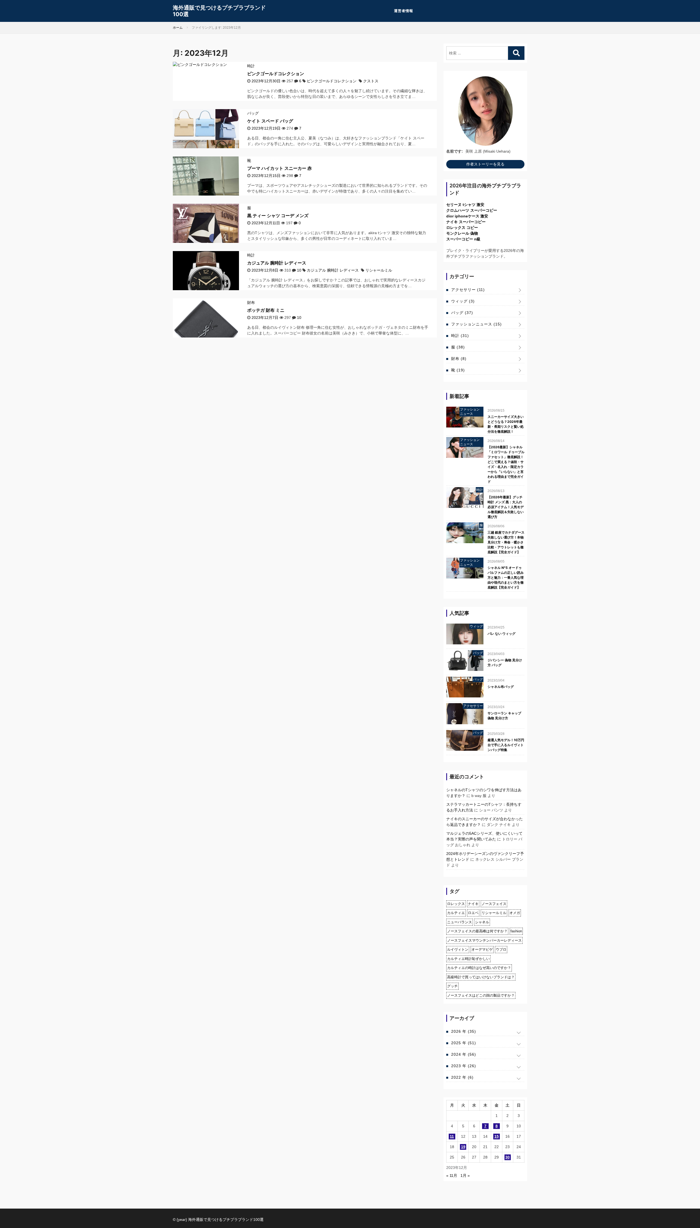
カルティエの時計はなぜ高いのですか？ (479, 968)
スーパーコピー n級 (463, 239)
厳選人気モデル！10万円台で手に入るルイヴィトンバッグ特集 (506, 745)
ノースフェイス (494, 904)
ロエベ (473, 913)
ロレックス (456, 904)
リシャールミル (378, 270)
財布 (251, 302)
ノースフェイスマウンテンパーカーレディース (484, 940)
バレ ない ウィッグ (501, 634)
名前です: (454, 151)
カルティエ (456, 913)
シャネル (482, 922)
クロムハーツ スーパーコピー (471, 210)
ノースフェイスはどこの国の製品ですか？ (481, 995)
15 (496, 1136)
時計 (251, 66)
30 (507, 1157)
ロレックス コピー (462, 227)
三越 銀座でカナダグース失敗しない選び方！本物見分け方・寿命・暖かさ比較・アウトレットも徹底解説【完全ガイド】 (506, 542)
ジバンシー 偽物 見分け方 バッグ (505, 662)
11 (452, 1136)
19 (463, 1147)
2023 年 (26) (463, 1066)
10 (299, 270)
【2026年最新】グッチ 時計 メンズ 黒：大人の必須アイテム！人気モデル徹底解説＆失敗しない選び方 (506, 507)
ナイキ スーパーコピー (466, 222)
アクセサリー (468, 289)
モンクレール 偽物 (462, 233)
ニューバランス (459, 922)
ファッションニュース (476, 324)
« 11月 (451, 1175)
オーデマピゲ (482, 949)
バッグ (253, 113)
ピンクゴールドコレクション (275, 73)
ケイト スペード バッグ (270, 121)
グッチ (452, 986)
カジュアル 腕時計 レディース (276, 263)
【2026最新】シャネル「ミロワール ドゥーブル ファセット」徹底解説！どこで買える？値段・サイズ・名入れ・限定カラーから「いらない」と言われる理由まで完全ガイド (506, 464)
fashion (516, 931)
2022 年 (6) (462, 1077)
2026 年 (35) (463, 1031)
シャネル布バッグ (501, 687)
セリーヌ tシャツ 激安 (465, 204)
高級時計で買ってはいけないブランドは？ (481, 977)
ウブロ (501, 949)
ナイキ (473, 904)
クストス (370, 81)
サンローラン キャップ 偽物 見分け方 (504, 715)
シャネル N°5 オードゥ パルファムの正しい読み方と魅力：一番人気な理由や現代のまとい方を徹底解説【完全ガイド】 (506, 577)
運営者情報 (403, 11)
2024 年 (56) (463, 1054)
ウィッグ (463, 301)
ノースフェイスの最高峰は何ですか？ (477, 931)
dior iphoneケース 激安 (467, 216)
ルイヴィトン (457, 949)
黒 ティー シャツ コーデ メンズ (277, 215)
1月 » (465, 1175)
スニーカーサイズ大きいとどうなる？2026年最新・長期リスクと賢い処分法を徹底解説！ (506, 424)
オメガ (514, 913)
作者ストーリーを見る (485, 164)
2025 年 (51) (463, 1043)
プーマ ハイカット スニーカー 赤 (279, 168)
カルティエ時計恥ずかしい (468, 959)
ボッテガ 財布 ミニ (265, 310)
